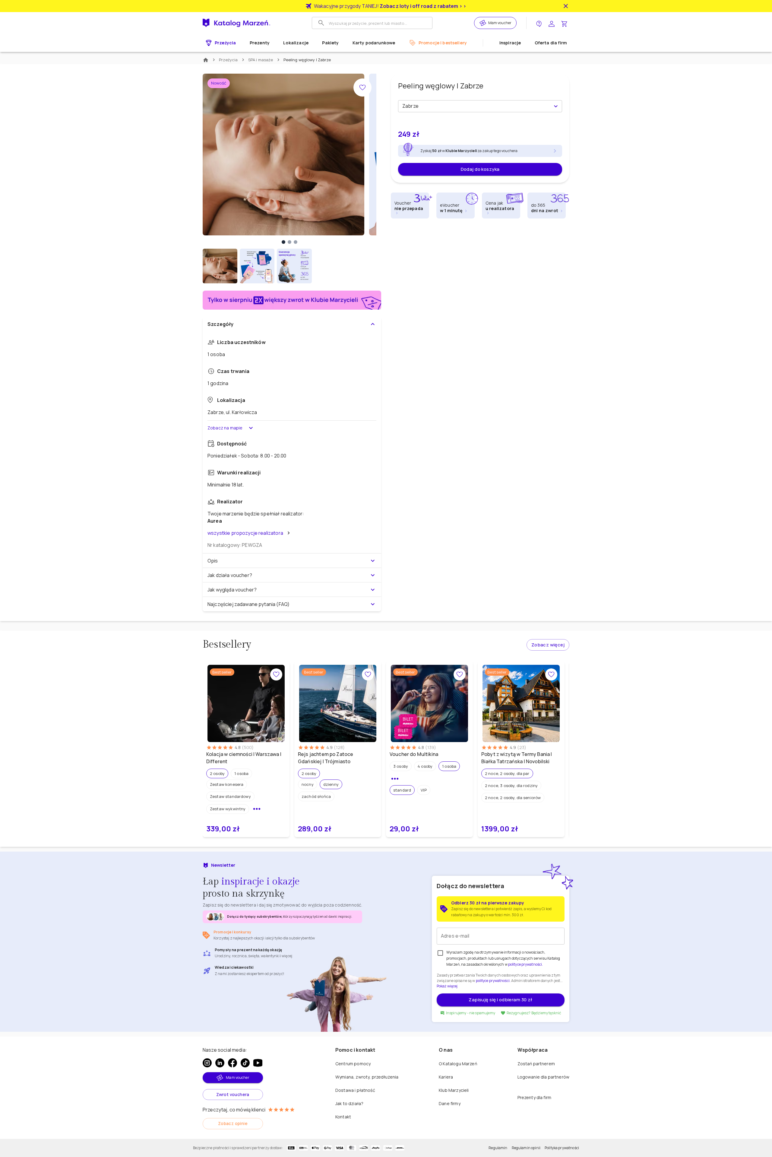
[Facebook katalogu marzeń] (232, 1062)
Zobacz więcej (548, 645)
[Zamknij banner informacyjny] (566, 6)
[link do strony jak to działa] (539, 23)
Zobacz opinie (233, 1123)
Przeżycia (228, 59)
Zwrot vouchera (232, 1094)
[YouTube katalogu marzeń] (257, 1062)
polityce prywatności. (493, 980)
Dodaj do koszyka (480, 169)
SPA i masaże (260, 59)
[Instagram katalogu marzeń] (207, 1062)
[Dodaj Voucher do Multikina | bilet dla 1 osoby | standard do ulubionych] (460, 674)
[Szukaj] (321, 23)
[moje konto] (551, 23)
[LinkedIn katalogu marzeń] (219, 1062)
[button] (217, 773)
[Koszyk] (564, 23)
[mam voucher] (483, 23)
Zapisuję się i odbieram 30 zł (500, 999)
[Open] (556, 106)
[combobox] (475, 106)
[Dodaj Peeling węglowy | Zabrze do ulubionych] (362, 87)
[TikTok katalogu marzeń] (245, 1062)
